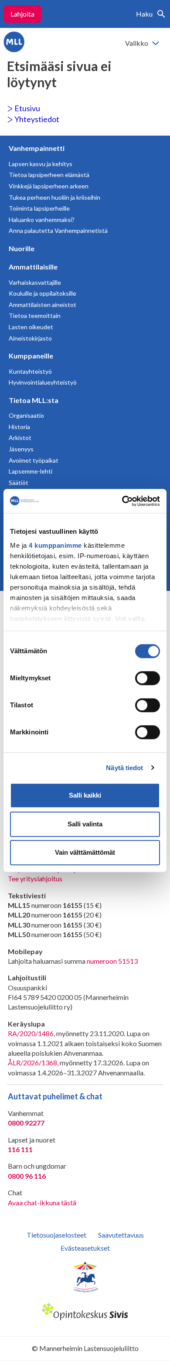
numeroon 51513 (112, 961)
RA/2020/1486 (31, 1033)
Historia (19, 426)
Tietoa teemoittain (35, 315)
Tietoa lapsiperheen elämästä (49, 174)
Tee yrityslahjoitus (35, 878)
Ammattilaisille (33, 267)
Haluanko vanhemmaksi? (42, 219)
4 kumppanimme (55, 545)
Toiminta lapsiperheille (39, 208)
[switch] (147, 678)
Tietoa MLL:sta (33, 400)
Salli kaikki (85, 795)
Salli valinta (85, 824)
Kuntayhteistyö (30, 371)
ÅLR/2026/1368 (32, 1062)
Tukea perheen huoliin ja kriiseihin (54, 197)
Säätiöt (18, 482)
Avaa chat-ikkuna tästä (42, 1202)
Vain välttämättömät (85, 852)
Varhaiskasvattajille (35, 282)
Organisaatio (26, 415)
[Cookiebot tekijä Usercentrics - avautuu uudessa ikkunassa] (122, 501)
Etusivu (26, 108)
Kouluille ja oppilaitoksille (42, 293)
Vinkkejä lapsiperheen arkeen (48, 186)
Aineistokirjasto (30, 338)
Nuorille (21, 248)
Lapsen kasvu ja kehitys (40, 163)
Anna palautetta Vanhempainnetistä (58, 230)
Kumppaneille (31, 355)
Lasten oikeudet (31, 327)
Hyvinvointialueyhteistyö (43, 382)
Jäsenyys (21, 449)
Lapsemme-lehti (30, 471)
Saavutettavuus (121, 1235)
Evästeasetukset (85, 1248)
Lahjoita (22, 14)
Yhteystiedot (36, 119)
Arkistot (20, 437)
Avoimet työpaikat (33, 460)
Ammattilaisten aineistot (42, 304)
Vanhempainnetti (37, 148)
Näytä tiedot (124, 767)
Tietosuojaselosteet (56, 1235)
